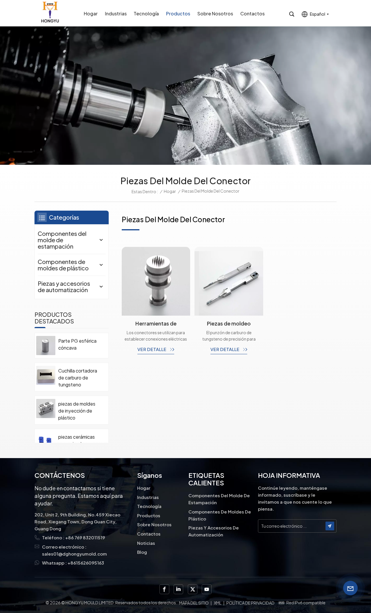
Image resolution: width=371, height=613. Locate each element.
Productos (178, 13)
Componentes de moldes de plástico (63, 265)
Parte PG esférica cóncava (77, 344)
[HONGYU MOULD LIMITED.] (50, 12)
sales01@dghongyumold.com (74, 553)
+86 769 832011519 (85, 537)
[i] (178, 589)
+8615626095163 (86, 562)
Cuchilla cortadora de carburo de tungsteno (77, 378)
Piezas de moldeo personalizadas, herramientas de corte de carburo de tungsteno (228, 323)
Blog (142, 552)
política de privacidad (250, 602)
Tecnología (146, 13)
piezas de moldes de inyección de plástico (76, 411)
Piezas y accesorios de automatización (64, 286)
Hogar (91, 13)
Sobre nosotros (215, 13)
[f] (164, 589)
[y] (206, 589)
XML (217, 602)
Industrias (116, 13)
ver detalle (152, 349)
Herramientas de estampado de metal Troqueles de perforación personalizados (156, 323)
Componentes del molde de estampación (62, 240)
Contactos (252, 13)
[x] (192, 589)
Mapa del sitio (194, 602)
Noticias (146, 543)
